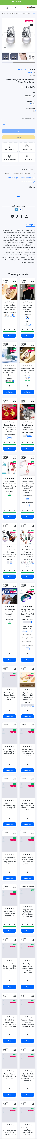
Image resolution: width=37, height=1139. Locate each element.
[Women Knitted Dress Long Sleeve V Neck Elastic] (9, 1061)
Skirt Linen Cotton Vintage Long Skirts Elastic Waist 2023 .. (9, 752)
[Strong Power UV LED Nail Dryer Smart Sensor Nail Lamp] (27, 596)
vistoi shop (30, 72)
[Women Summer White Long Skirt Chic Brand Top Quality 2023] (27, 844)
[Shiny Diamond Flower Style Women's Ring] (27, 412)
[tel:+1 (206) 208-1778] (11, 8)
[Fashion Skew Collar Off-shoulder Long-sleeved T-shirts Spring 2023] (27, 292)
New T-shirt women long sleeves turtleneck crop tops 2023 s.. (9, 1023)
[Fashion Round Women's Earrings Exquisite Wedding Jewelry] (9, 412)
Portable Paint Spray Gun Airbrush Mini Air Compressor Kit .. (27, 553)
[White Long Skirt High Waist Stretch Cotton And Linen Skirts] (27, 790)
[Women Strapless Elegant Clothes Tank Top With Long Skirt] (9, 679)
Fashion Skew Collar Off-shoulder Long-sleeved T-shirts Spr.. (27, 308)
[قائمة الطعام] (3, 8)
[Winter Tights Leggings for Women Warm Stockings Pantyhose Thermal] (27, 950)
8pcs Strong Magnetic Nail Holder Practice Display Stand (27, 696)
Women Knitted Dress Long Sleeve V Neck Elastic (9, 1076)
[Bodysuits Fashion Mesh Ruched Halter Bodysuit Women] (27, 1114)
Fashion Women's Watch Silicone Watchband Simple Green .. (9, 371)
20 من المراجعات (21, 69)
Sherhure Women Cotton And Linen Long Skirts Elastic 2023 (9, 860)
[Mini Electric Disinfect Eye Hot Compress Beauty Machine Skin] (9, 468)
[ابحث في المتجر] (7, 8)
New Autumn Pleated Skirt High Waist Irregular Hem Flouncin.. (9, 806)
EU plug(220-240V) (27, 641)
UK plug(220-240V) (27, 634)
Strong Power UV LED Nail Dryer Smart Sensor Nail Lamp (27, 613)
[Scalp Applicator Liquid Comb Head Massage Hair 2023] (9, 596)
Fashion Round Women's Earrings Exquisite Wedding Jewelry (9, 428)
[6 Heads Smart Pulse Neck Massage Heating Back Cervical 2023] (9, 536)
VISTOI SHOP (32, 281)
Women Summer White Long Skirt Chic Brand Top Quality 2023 (27, 860)
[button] (15, 8)
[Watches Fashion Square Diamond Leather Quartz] (27, 355)
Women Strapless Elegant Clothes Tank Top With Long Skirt (9, 696)
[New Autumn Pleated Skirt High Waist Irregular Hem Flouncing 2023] (9, 790)
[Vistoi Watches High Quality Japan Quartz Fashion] (9, 292)
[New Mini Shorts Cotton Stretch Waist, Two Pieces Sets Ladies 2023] (27, 736)
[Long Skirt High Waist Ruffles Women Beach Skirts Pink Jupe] (27, 896)
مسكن (33, 13)
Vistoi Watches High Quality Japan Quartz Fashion (9, 307)
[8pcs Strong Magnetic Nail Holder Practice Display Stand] (27, 679)
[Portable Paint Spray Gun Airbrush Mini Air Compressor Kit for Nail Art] (27, 536)
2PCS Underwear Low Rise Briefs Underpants (9, 913)
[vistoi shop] (31, 7)
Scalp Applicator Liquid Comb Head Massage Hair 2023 (9, 613)
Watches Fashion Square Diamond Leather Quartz (27, 370)
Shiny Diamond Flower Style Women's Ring (27, 427)
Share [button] (31, 187)
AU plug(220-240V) (27, 638)
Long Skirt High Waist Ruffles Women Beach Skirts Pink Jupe (27, 913)
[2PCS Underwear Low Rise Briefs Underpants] (9, 898)
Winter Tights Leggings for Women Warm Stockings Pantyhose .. (27, 968)
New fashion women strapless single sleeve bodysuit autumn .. (9, 1131)
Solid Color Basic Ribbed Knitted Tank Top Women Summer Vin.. (27, 1077)
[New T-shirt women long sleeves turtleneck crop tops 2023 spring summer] (9, 1007)
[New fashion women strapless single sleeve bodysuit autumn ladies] (9, 1114)
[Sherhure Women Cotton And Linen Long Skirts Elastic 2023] (9, 844)
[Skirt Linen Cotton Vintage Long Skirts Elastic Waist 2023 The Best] (9, 736)
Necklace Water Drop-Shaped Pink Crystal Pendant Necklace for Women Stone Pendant (27, 487)
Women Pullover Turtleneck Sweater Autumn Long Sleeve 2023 (27, 1023)
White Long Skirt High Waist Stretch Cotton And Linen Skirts (27, 806)
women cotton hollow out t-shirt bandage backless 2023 (9, 967)
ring (24, 435)
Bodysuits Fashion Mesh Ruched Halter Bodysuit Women (27, 1131)
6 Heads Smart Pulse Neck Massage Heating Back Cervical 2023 (9, 553)
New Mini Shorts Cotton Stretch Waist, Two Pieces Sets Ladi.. (27, 752)
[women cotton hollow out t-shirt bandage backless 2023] (9, 950)
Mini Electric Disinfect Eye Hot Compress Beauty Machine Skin (9, 485)
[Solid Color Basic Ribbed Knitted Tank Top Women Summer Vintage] (27, 1061)
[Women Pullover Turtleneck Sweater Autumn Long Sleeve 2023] (27, 1007)
